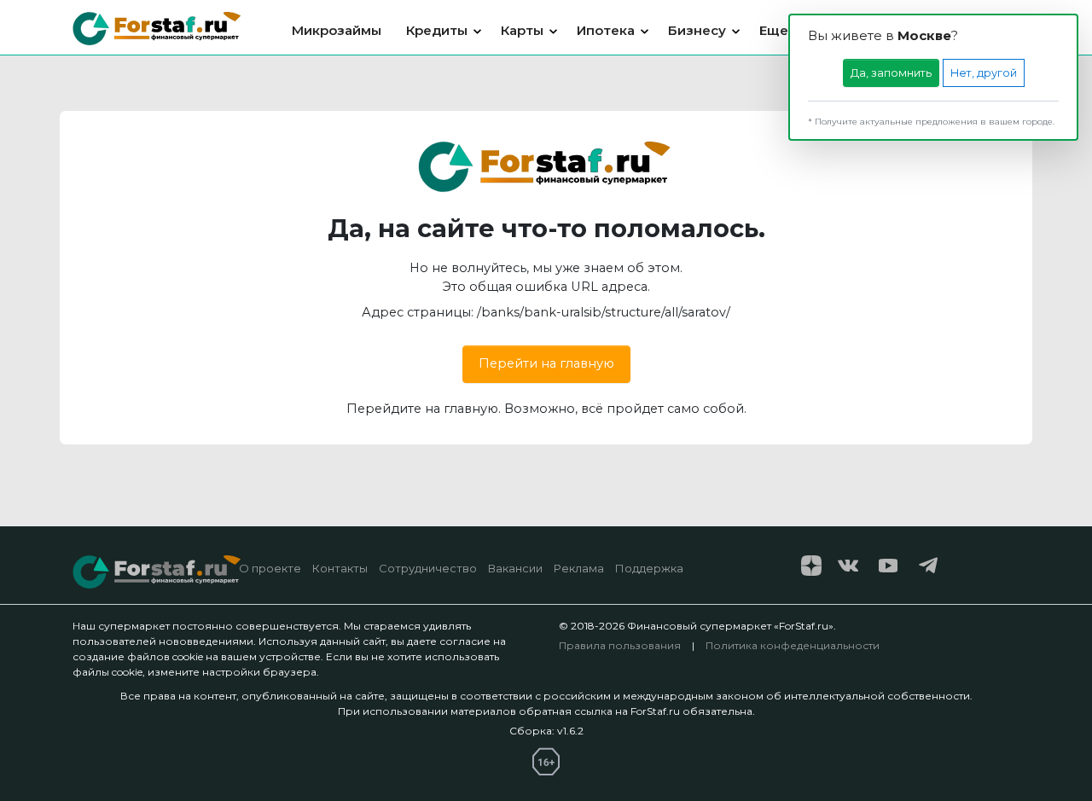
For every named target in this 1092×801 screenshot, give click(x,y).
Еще (773, 30)
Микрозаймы (336, 30)
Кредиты (437, 30)
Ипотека (606, 30)
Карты (522, 30)
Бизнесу (697, 30)
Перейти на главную (546, 363)
